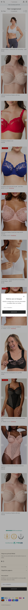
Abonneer (14, 312)
